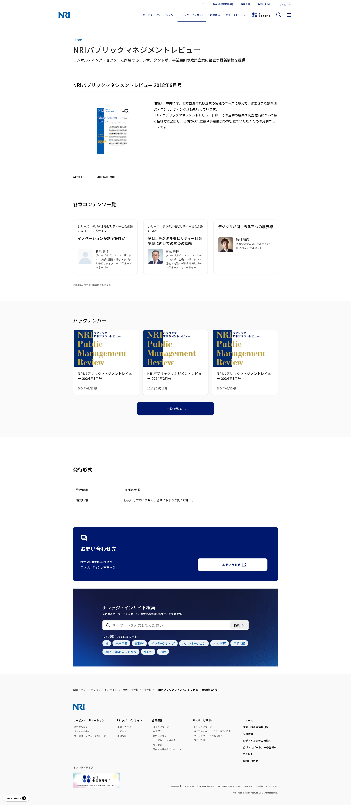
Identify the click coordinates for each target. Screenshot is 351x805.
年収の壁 (239, 643)
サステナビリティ (236, 15)
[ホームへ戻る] (64, 15)
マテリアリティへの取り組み (208, 735)
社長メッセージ (161, 726)
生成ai (148, 652)
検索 (237, 625)
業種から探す (81, 726)
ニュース (200, 4)
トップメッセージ (203, 726)
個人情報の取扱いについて (229, 786)
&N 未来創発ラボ (261, 15)
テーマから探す (82, 731)
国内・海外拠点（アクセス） (167, 749)
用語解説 (121, 735)
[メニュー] (288, 15)
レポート (121, 731)
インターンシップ (163, 643)
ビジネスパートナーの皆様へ (260, 747)
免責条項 (175, 786)
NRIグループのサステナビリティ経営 (212, 731)
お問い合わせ (264, 4)
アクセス (248, 754)
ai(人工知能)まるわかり (120, 652)
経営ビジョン (160, 735)
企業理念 (157, 731)
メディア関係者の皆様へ (257, 740)
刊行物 (147, 689)
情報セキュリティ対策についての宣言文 (261, 786)
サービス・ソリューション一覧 (90, 735)
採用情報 (245, 4)
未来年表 (121, 643)
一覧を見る (174, 408)
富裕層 (139, 643)
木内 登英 (219, 643)
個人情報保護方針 (206, 786)
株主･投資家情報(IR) (223, 4)
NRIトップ (79, 689)
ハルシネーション (194, 643)
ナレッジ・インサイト (191, 15)
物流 (163, 652)
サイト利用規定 (189, 786)
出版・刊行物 (130, 689)
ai (106, 643)
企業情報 (215, 15)
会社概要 (157, 744)
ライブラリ (199, 740)
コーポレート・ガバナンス (166, 740)
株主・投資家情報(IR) (255, 727)
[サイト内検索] (279, 15)
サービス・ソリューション (158, 15)
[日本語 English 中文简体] (285, 4)
